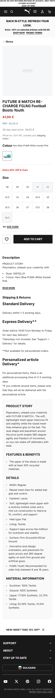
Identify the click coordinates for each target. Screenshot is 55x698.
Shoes (9, 41)
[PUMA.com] (27, 12)
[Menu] (5, 12)
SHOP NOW (19, 32)
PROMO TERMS (34, 32)
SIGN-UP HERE (28, 6)
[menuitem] (5, 681)
